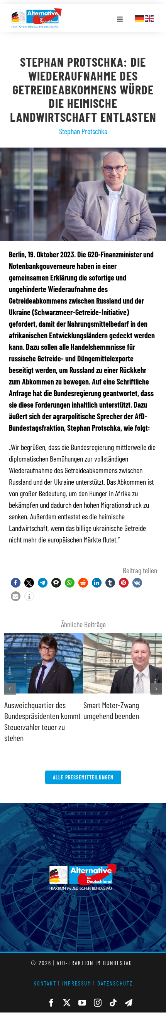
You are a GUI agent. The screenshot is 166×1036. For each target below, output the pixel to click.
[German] (140, 17)
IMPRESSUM (76, 983)
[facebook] (51, 1003)
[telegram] (128, 1003)
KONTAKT (45, 983)
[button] (15, 583)
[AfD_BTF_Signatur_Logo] (37, 12)
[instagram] (98, 1003)
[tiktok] (113, 1003)
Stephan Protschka (83, 131)
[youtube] (82, 1003)
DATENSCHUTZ (115, 983)
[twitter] (67, 1003)
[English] (150, 17)
